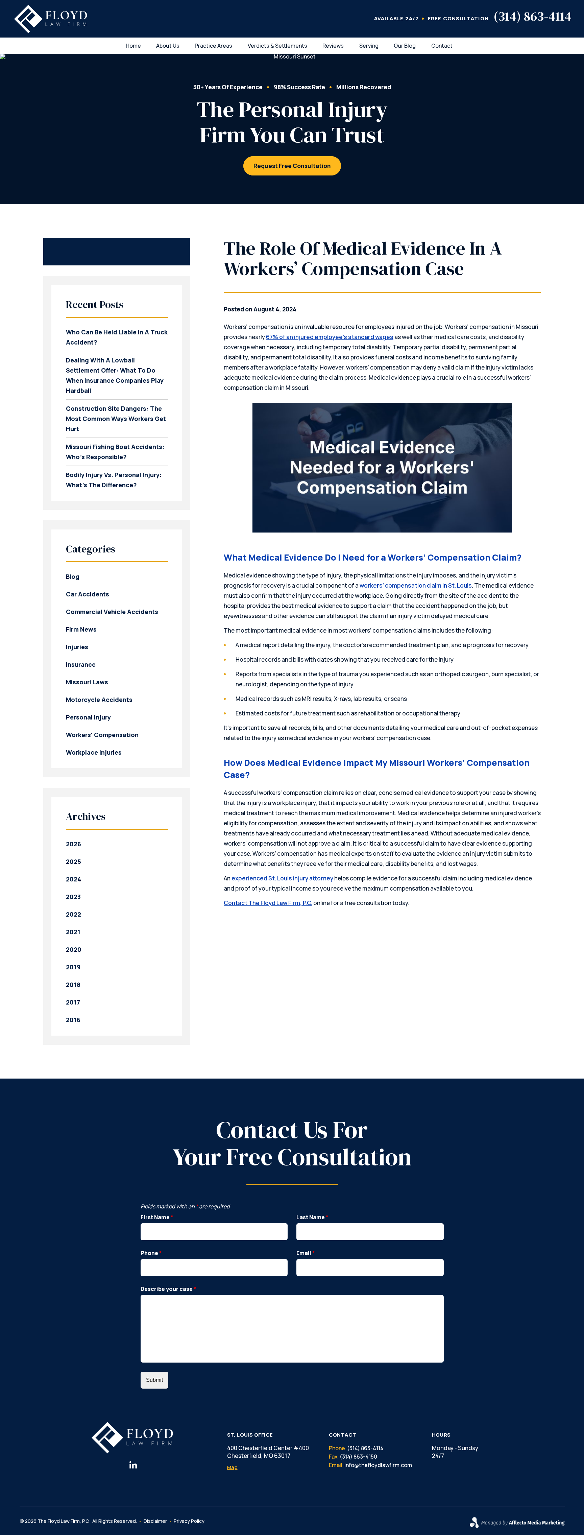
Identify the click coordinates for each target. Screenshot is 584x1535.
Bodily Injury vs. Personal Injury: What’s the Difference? (114, 480)
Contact (442, 45)
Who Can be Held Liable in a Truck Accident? (117, 337)
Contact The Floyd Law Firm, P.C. (268, 903)
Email (305, 1253)
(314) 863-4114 (532, 16)
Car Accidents (87, 594)
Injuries (77, 647)
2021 (73, 932)
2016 (73, 1020)
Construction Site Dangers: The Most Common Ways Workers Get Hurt (116, 418)
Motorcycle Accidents (99, 699)
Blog (72, 576)
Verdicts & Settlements (277, 45)
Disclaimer (155, 1521)
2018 (73, 985)
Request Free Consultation (292, 166)
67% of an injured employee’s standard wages (329, 337)
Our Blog (405, 45)
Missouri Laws (87, 682)
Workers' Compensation (102, 735)
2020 (73, 949)
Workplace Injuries (94, 752)
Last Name (312, 1217)
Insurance (81, 664)
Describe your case (168, 1289)
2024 (73, 879)
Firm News (81, 629)
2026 (73, 844)
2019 (73, 967)
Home (133, 45)
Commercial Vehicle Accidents (112, 612)
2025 (73, 861)
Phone (151, 1253)
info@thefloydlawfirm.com (378, 1465)
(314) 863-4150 (358, 1456)
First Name (157, 1217)
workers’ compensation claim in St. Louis (416, 585)
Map (232, 1467)
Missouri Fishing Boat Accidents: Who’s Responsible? (115, 452)
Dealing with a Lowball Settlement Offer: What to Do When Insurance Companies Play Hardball (115, 375)
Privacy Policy (189, 1521)
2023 (73, 897)
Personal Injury (88, 717)
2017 (73, 1002)
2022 (73, 914)
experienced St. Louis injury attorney (282, 878)
